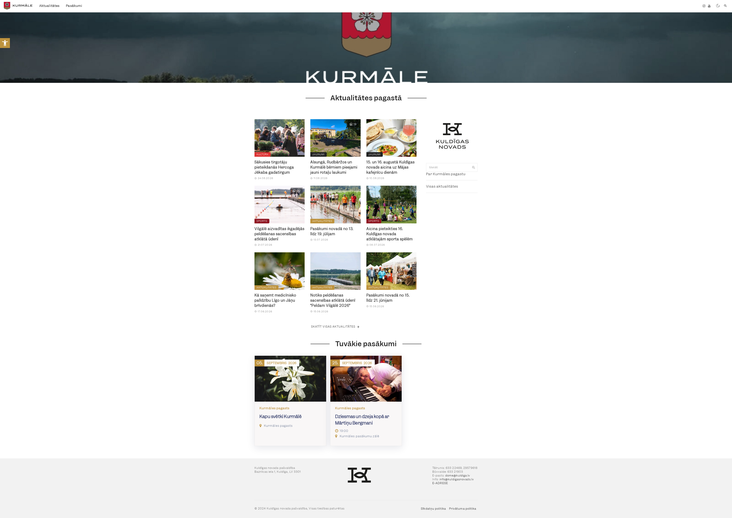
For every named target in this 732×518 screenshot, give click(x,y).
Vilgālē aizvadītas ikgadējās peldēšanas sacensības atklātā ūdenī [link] (279, 233)
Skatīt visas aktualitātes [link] (333, 327)
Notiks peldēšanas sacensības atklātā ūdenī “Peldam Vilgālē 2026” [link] (332, 300)
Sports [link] (262, 221)
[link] (5, 43)
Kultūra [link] (263, 154)
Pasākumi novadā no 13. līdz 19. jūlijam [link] (331, 231)
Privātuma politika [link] (462, 509)
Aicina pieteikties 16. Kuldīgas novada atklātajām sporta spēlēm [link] (389, 233)
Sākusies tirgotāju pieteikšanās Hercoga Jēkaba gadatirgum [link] (274, 167)
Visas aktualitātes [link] (442, 186)
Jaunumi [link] (318, 154)
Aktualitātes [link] (49, 6)
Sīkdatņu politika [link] (433, 509)
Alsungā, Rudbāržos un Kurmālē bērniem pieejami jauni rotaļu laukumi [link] (333, 167)
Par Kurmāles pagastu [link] (446, 174)
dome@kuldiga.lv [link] (457, 475)
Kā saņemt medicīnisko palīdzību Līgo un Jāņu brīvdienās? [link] (275, 300)
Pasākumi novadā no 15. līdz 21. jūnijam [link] (388, 298)
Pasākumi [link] (74, 6)
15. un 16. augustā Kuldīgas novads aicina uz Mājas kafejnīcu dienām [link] (390, 167)
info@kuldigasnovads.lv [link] (457, 479)
